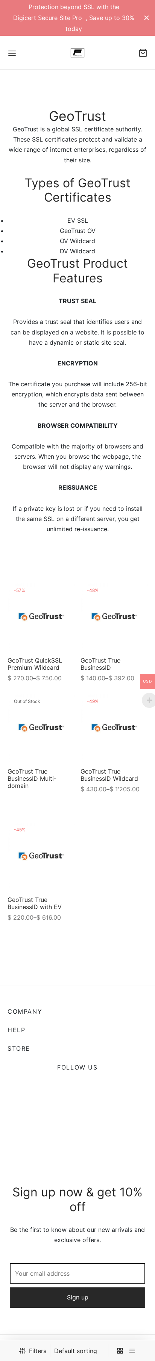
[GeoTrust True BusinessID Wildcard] (114, 728)
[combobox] (80, 1351)
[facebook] (51, 1085)
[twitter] (69, 1085)
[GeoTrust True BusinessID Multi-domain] (41, 728)
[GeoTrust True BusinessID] (114, 617)
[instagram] (86, 1085)
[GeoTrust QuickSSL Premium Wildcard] (41, 617)
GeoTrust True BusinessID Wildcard (109, 775)
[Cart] (142, 52)
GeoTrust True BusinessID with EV (35, 903)
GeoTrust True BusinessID (100, 664)
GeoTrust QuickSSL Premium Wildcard (35, 664)
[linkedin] (104, 1085)
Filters (37, 1351)
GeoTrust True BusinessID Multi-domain (32, 778)
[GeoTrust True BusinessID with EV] (41, 856)
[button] (77, 1124)
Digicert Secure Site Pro (48, 18)
